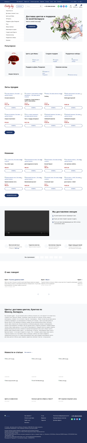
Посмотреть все (12, 195)
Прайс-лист (26, 1)
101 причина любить (70, 164)
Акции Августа (9, 10)
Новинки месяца (10, 34)
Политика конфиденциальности (61, 415)
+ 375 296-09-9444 (49, 6)
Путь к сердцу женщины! (32, 118)
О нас (51, 1)
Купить (14, 107)
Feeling (46, 96)
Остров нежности (10, 98)
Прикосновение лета (10, 181)
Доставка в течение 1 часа (12, 13)
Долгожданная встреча (31, 164)
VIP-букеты (8, 18)
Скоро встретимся (10, 118)
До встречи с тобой (69, 181)
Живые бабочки (10, 26)
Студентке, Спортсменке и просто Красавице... (32, 100)
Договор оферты (57, 420)
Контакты (59, 1)
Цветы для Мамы (10, 16)
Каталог (19, 6)
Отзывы (47, 1)
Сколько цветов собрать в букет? (42, 399)
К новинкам (31, 26)
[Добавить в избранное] (21, 94)
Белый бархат (48, 164)
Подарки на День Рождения (12, 21)
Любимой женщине (69, 118)
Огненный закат (49, 181)
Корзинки (8, 40)
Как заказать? (20, 1)
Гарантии (42, 1)
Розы (7, 24)
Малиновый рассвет (30, 181)
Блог (55, 1)
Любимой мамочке (49, 118)
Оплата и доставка (35, 1)
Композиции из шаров (11, 29)
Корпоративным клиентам (59, 418)
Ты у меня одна (9, 164)
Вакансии (43, 418)
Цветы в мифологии (11, 399)
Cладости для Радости (11, 32)
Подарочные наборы (11, 37)
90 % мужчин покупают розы (68, 399)
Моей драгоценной (69, 98)
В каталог (10, 132)
